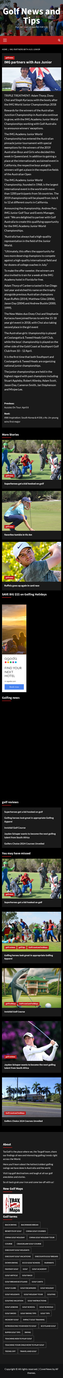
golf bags (27, 1275)
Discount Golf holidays (17, 1250)
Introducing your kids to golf (20, 1326)
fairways (49, 1263)
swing (28, 1332)
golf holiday (47, 1288)
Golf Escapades (28, 1288)
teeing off (10, 1351)
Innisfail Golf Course (15, 827)
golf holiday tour (33, 1294)
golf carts (37, 1282)
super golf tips (12, 1332)
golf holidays (11, 1003)
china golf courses (36, 1231)
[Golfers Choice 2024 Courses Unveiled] (31, 1097)
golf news (9, 57)
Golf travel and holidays (38, 947)
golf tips (22, 947)
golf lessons (11, 1307)
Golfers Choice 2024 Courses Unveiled (24, 843)
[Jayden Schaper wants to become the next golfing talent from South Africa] (31, 1041)
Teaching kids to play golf (18, 1338)
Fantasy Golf (11, 1269)
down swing (11, 1263)
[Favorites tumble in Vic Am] (31, 511)
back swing (11, 1225)
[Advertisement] (14, 749)
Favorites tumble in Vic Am (18, 534)
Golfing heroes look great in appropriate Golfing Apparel (29, 819)
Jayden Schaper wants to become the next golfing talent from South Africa (30, 835)
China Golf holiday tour (41, 1237)
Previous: (16, 405)
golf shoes (10, 1313)
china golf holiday (15, 1237)
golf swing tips (28, 1313)
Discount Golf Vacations (18, 1256)
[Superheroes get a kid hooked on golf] (31, 460)
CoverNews (45, 1369)
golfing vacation (14, 1300)
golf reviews (10, 947)
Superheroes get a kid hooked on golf (24, 483)
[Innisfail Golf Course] (31, 988)
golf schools (46, 1307)
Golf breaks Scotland (16, 1282)
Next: (31, 417)
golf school (28, 1307)
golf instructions (37, 1300)
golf (25, 1269)
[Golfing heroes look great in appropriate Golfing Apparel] (31, 932)
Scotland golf (48, 1326)
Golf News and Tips (31, 16)
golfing (51, 1294)
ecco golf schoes (31, 1263)
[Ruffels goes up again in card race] (31, 562)
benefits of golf (13, 1231)
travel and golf (28, 1351)
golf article (11, 1275)
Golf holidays (12, 1294)
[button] (5, 40)
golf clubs (10, 1288)
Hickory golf (12, 1319)
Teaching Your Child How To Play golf (24, 1345)
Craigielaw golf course (29, 1244)
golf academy (39, 1269)
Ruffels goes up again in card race (21, 585)
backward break (29, 1225)
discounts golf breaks (46, 1256)
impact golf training (34, 1319)
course (8, 1244)
